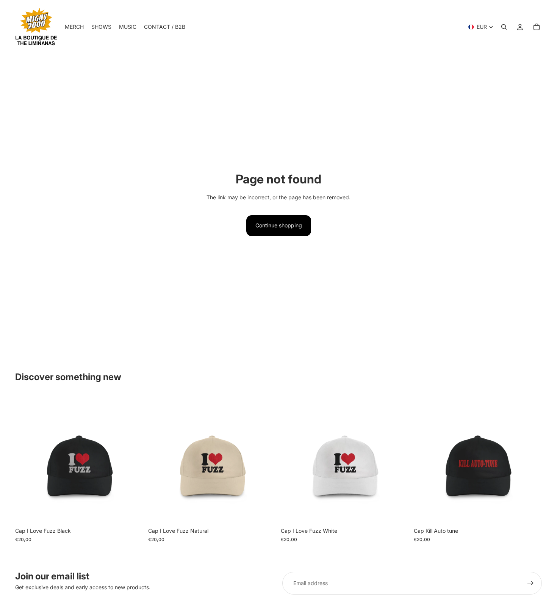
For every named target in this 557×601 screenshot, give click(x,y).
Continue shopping (278, 225)
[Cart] (536, 27)
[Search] (504, 27)
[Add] (132, 512)
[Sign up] (530, 583)
